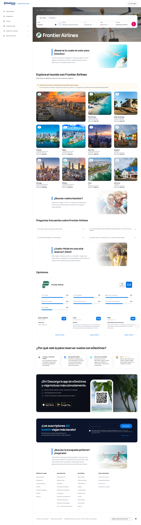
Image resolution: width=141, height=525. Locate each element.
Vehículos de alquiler (41, 490)
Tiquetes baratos (40, 483)
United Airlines (81, 483)
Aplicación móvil (61, 477)
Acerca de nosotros (103, 477)
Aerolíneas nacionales (62, 487)
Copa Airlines (81, 503)
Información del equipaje (63, 503)
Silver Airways (81, 500)
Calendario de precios (62, 500)
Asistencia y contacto (104, 487)
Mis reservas (101, 483)
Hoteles (38, 487)
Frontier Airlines (82, 490)
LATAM (79, 496)
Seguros (38, 496)
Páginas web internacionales (120, 519)
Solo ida (52, 18)
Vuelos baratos (40, 477)
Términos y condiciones (42, 519)
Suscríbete (126, 426)
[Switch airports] (60, 24)
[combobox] (46, 24)
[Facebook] (135, 518)
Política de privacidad (56, 519)
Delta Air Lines (81, 493)
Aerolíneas (42, 10)
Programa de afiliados (104, 480)
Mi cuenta (133, 3)
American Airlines (82, 480)
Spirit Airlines (81, 477)
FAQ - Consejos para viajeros (64, 506)
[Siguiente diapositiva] (137, 326)
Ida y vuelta (43, 18)
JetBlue (80, 487)
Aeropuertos (60, 493)
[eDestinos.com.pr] (37, 10)
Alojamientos (39, 480)
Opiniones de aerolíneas (63, 490)
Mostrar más (125, 435)
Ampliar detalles (59, 334)
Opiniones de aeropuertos (63, 496)
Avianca (80, 506)
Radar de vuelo (61, 480)
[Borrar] (55, 24)
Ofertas (38, 493)
